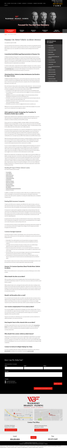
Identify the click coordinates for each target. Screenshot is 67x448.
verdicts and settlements (34, 87)
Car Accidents (50, 45)
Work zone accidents (10, 182)
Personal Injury (22, 31)
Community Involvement (38, 3)
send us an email (30, 351)
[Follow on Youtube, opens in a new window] (58, 5)
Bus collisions (8, 187)
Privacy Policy (29, 443)
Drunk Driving (50, 64)
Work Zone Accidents (52, 74)
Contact (6, 5)
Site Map (25, 443)
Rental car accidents (10, 181)
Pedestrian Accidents (52, 78)
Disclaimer (6, 378)
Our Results (24, 3)
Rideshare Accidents (51, 69)
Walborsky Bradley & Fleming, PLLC (31, 442)
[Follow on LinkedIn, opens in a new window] (56, 5)
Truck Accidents (51, 47)
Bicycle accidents (9, 184)
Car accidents (8, 172)
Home (5, 3)
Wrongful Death (33, 31)
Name (6, 365)
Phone (45, 365)
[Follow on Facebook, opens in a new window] (54, 5)
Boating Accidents (51, 54)
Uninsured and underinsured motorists (13, 188)
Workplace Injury (45, 31)
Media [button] (44, 3)
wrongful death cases (9, 68)
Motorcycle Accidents (52, 49)
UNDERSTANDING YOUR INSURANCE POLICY (43, 388)
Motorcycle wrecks (9, 175)
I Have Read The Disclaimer (11, 381)
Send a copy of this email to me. (11, 382)
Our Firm (8, 3)
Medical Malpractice (57, 31)
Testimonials (29, 3)
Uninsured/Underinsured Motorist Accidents (54, 67)
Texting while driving (10, 178)
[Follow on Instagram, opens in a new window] (60, 5)
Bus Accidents (50, 52)
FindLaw (46, 443)
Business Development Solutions (38, 443)
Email (25, 365)
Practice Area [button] (14, 3)
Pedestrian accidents (10, 185)
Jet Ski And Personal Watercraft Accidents (53, 57)
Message (7, 371)
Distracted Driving (51, 59)
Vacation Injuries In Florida (52, 80)
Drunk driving (8, 179)
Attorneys (19, 3)
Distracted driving (9, 176)
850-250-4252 (57, 4)
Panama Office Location (11, 429)
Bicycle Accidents (51, 76)
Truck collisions (9, 173)
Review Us (33, 437)
